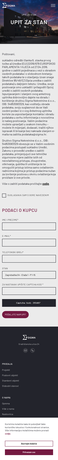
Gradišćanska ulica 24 (29, 344)
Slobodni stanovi (10, 386)
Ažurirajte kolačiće (29, 443)
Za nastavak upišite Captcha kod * (22, 284)
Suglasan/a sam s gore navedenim (28, 195)
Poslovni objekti (10, 375)
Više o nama (8, 409)
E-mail (6, 236)
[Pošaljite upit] (25, 350)
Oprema (6, 403)
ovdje (45, 183)
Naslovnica (7, 414)
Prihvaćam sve (29, 452)
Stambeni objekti (10, 380)
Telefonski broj (13, 252)
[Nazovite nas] (32, 350)
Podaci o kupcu (19, 210)
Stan (5, 268)
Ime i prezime (10, 219)
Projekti (6, 370)
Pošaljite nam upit (15, 314)
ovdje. (8, 433)
